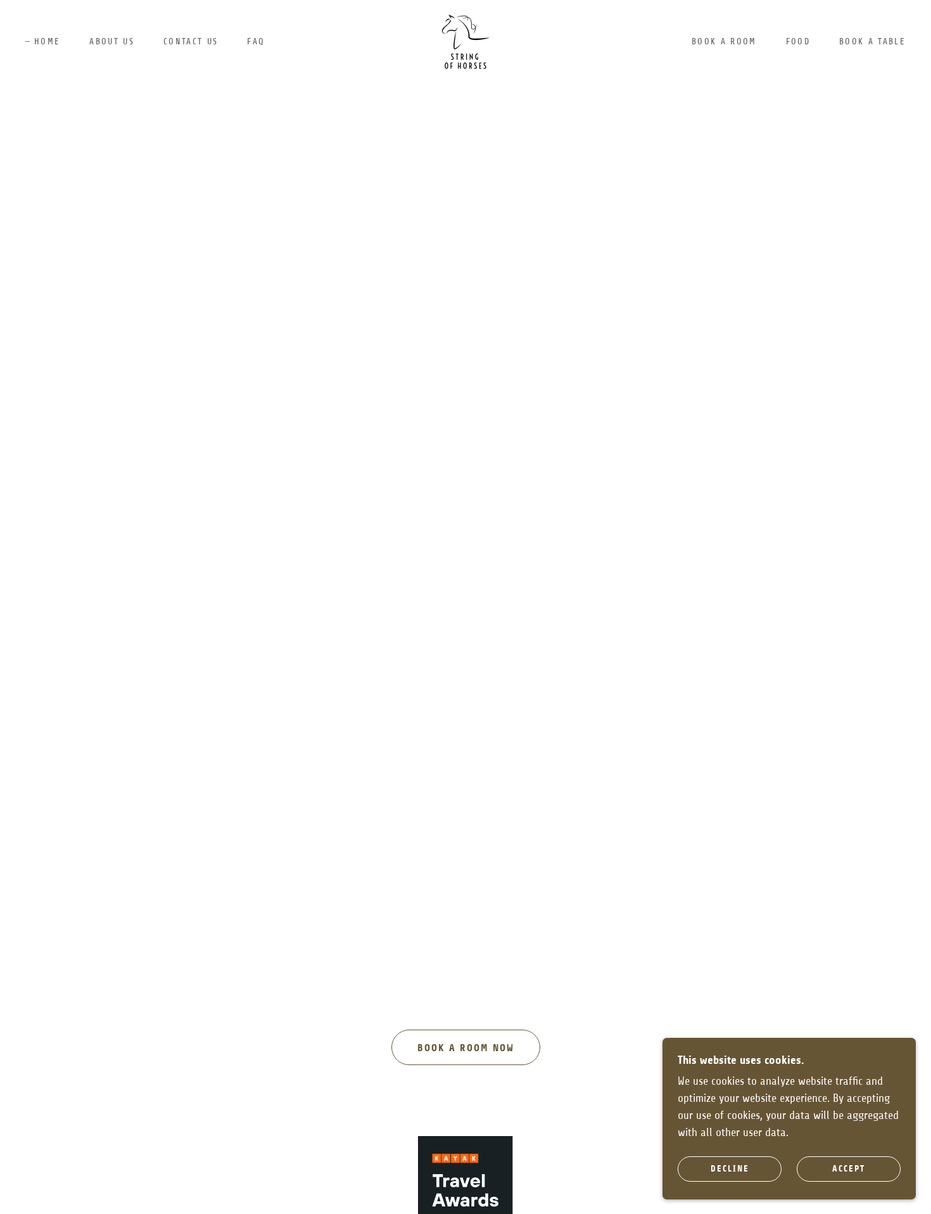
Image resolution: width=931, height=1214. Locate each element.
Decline (730, 1168)
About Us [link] (111, 41)
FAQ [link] (256, 41)
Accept (848, 1168)
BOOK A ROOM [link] (724, 41)
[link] (465, 41)
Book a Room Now (465, 1048)
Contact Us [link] (190, 41)
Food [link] (798, 41)
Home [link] (47, 41)
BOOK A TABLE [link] (872, 41)
